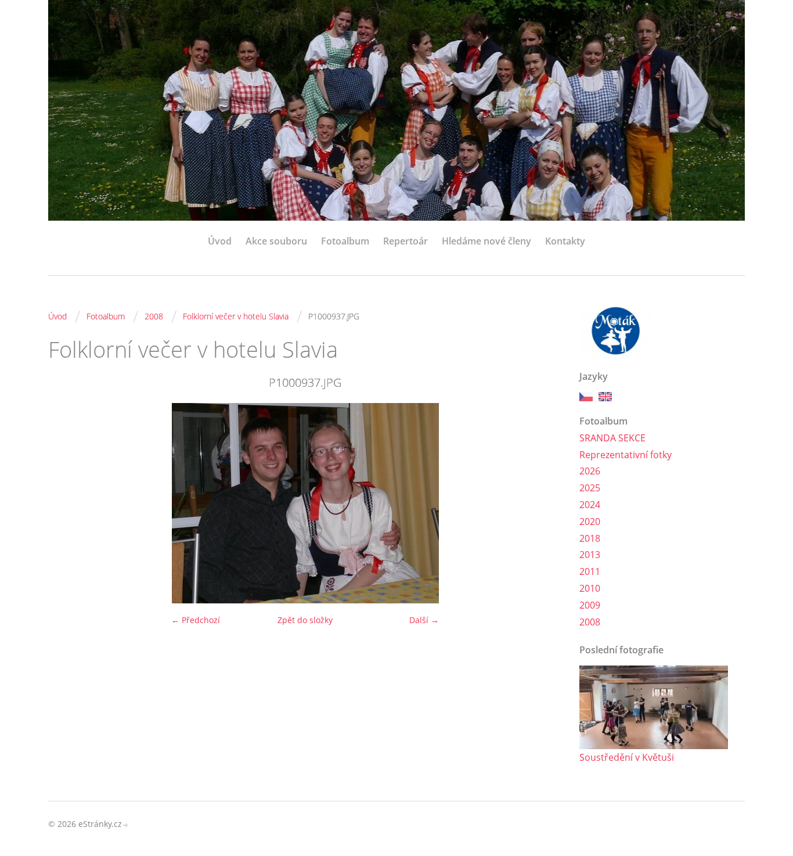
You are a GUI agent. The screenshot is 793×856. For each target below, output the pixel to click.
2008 (154, 316)
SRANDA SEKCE (612, 437)
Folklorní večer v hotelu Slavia (236, 316)
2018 (589, 538)
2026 (589, 471)
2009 (589, 605)
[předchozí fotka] (67, 503)
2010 (589, 588)
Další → (424, 619)
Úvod (220, 241)
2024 (589, 504)
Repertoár (405, 241)
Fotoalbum (345, 241)
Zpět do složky (305, 619)
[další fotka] (543, 503)
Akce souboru (276, 241)
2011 (589, 571)
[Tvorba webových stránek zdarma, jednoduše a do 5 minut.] (126, 825)
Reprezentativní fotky (625, 454)
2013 (589, 554)
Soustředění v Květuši (626, 757)
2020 (589, 521)
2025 (589, 487)
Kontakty (565, 241)
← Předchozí (195, 619)
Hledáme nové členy (486, 241)
